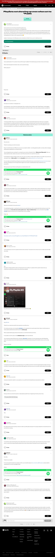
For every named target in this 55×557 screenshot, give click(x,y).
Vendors (21, 541)
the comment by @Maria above (37, 462)
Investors (21, 539)
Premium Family (37, 537)
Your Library (14, 8)
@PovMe (7, 322)
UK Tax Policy (13, 554)
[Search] (46, 5)
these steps (32, 2)
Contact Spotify (30, 540)
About (13, 531)
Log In (49, 5)
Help (19, 5)
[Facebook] (51, 530)
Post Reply (47, 520)
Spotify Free (36, 544)
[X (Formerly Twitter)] (47, 530)
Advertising (22, 536)
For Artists (22, 531)
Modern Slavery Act (6, 554)
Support (28, 531)
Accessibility (36, 552)
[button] (51, 24)
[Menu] (52, 5)
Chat (27, 5)
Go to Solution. (10, 41)
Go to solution (28, 19)
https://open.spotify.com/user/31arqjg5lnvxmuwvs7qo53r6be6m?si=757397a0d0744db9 (20, 235)
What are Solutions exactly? (28, 219)
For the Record (15, 536)
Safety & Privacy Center (10, 552)
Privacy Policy (17, 552)
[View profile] (5, 24)
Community (7, 5)
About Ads (30, 552)
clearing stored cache (44, 161)
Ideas (35, 5)
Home (8, 8)
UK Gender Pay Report (20, 554)
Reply (48, 46)
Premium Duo (37, 535)
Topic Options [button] (5, 50)
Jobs (13, 534)
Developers (22, 534)
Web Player (29, 534)
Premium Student (36, 541)
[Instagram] (44, 530)
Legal (3, 552)
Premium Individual (36, 532)
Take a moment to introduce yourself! (21, 174)
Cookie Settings (24, 552)
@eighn (18, 205)
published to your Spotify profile (37, 158)
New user (8, 375)
